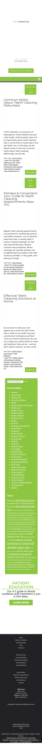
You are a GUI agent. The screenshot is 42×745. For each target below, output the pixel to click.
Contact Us (21, 648)
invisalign (15, 444)
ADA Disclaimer (21, 680)
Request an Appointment (21, 71)
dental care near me (22, 522)
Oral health (17, 562)
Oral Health (15, 449)
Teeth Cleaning (17, 158)
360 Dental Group (25, 500)
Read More (30, 172)
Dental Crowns (17, 410)
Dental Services (21, 655)
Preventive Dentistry (19, 459)
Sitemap (21, 683)
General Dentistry (18, 436)
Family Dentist (17, 433)
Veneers (14, 487)
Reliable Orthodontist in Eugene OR (24, 567)
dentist (12, 540)
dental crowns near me (22, 526)
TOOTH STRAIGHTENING (21, 482)
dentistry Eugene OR (20, 553)
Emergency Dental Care (20, 426)
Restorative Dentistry (19, 462)
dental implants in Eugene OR (16, 534)
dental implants (13, 531)
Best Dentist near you (17, 510)
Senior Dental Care (18, 469)
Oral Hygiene (27, 562)
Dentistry (14, 423)
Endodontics (16, 428)
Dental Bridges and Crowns (22, 405)
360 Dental (11, 500)
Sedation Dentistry (18, 467)
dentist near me (18, 547)
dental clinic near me (23, 524)
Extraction (15, 431)
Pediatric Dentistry (18, 454)
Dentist (14, 420)
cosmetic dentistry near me (15, 519)
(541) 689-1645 (23, 695)
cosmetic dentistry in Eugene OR (26, 517)
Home (21, 637)
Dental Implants (17, 415)
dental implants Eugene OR (26, 531)
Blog (21, 645)
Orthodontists (16, 451)
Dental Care (15, 408)
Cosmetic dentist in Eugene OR (18, 515)
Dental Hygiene (17, 351)
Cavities (14, 392)
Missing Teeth (16, 446)
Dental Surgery (17, 418)
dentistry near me (15, 557)
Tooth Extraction (18, 477)
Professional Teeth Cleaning (13, 167)
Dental (13, 402)
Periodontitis (16, 457)
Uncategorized (17, 485)
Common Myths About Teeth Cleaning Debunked (20, 102)
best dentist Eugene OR (15, 503)
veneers (15, 742)
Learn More (21, 602)
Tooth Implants (17, 480)
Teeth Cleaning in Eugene (12, 169)
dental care (27, 519)
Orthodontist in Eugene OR (16, 564)
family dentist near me (18, 560)
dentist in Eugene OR (22, 543)
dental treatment (32, 740)
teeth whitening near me (13, 569)
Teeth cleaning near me (11, 171)
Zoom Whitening (21, 665)
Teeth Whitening (17, 475)
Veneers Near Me (25, 569)
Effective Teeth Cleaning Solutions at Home (20, 298)
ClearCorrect (16, 397)
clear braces (16, 395)
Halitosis (14, 441)
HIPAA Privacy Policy (21, 677)
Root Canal (15, 464)
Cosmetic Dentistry (18, 400)
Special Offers (21, 672)
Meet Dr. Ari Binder (21, 640)
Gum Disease (8, 354)
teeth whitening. (27, 742)
